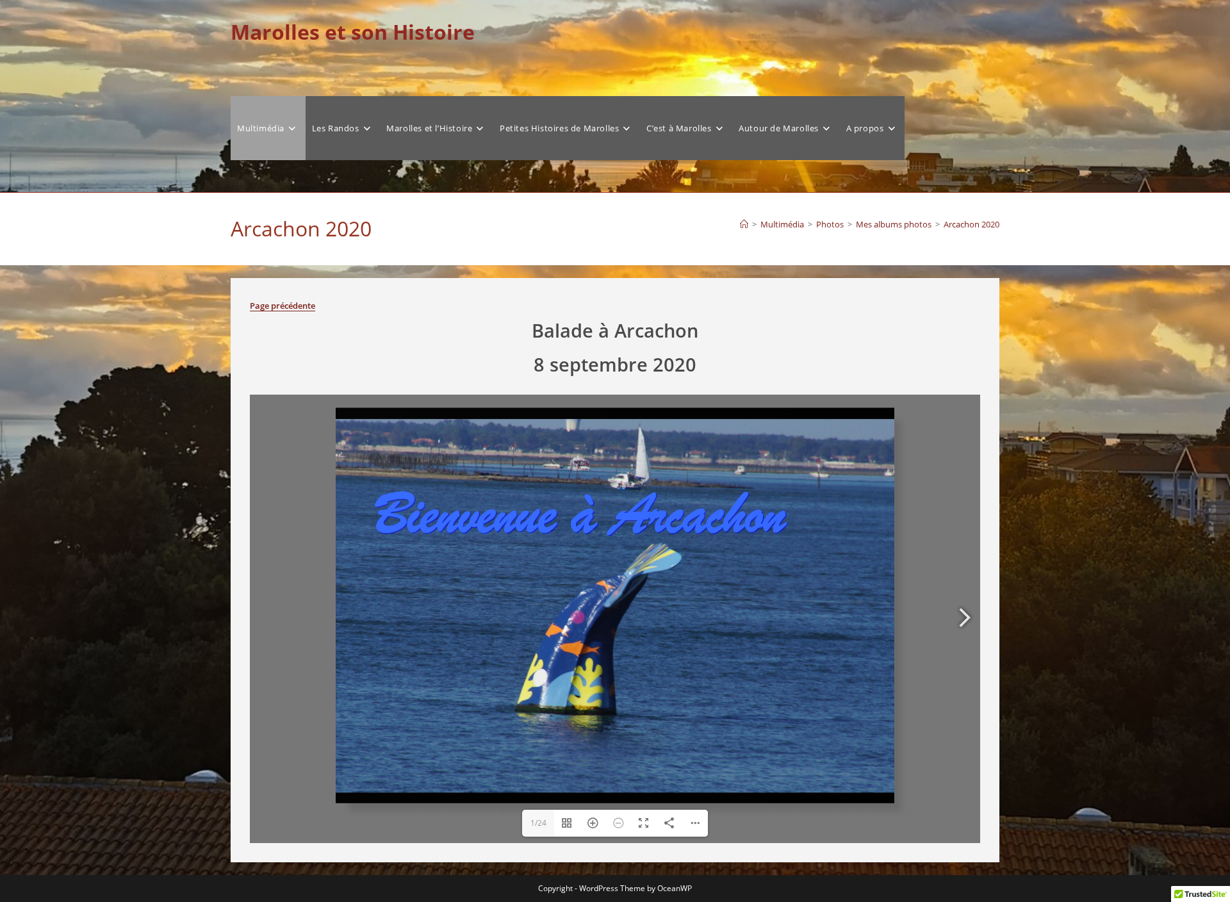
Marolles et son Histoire (353, 31)
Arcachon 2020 (971, 224)
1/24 (538, 822)
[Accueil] (744, 224)
